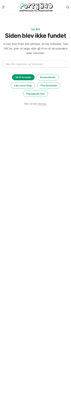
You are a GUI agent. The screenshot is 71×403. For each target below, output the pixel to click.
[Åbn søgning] (67, 7)
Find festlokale (48, 85)
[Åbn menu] (3, 7)
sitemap (42, 103)
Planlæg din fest (35, 93)
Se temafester (47, 77)
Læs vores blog (23, 85)
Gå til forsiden (23, 77)
